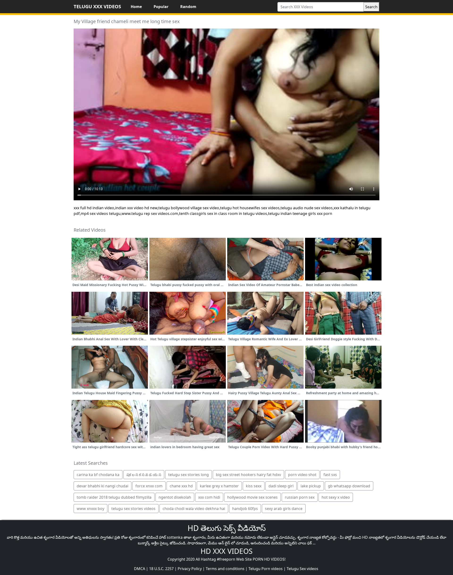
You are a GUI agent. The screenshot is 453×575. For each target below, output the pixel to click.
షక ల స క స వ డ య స (143, 474)
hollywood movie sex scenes (252, 497)
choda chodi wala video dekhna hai (194, 508)
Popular (161, 6)
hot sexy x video (336, 497)
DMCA (139, 568)
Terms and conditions (225, 568)
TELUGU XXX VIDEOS (97, 6)
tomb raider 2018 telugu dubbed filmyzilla (114, 497)
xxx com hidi (209, 497)
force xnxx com (149, 486)
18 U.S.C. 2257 (161, 568)
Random (188, 6)
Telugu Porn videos (265, 568)
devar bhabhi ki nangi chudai (102, 486)
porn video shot (302, 474)
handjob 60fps (245, 508)
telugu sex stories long (188, 474)
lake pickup (311, 486)
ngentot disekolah (175, 497)
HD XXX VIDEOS (226, 551)
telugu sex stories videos (133, 508)
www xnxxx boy (90, 508)
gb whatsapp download (349, 486)
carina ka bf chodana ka (98, 474)
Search (371, 6)
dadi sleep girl (281, 486)
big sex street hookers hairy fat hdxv (248, 474)
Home (136, 6)
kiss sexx (253, 486)
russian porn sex (300, 497)
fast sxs (330, 474)
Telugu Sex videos (302, 568)
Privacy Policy (190, 568)
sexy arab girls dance (283, 508)
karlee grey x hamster (219, 486)
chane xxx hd (181, 486)
